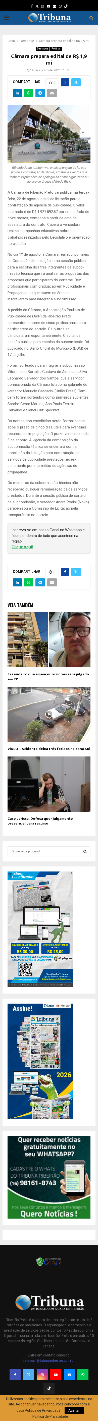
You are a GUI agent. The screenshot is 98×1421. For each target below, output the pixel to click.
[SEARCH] (85, 851)
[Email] (69, 1374)
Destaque (42, 48)
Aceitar (74, 1410)
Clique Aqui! (22, 547)
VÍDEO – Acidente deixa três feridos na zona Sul (49, 749)
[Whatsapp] (82, 1374)
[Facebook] (15, 1374)
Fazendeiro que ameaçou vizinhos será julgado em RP (48, 676)
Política (56, 48)
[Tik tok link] (65, 6)
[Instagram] (42, 1374)
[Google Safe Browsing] (49, 1266)
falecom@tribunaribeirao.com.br (49, 1360)
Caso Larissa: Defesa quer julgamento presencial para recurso (40, 821)
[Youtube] (55, 1374)
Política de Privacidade (50, 1416)
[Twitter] (28, 1374)
